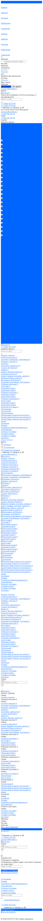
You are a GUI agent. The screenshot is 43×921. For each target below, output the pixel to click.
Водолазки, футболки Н (11, 285)
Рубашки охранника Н (10, 303)
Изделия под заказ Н (9, 312)
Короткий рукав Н (8, 295)
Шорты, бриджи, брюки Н (11, 277)
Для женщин (6, 314)
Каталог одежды (8, 260)
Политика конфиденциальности (14, 246)
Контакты (5, 343)
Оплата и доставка (8, 336)
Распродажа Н (7, 318)
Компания (5, 328)
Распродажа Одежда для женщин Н (16, 322)
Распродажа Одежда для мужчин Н (16, 324)
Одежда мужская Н (9, 279)
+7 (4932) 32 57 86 (8, 837)
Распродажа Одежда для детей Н (15, 320)
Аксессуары (6, 306)
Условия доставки (8, 254)
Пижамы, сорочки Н (9, 266)
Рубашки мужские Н (9, 297)
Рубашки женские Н (9, 289)
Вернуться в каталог (9, 873)
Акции (3, 326)
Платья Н (4, 268)
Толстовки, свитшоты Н (10, 271)
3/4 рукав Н (5, 291)
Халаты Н (4, 275)
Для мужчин (6, 316)
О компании (6, 879)
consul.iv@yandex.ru (9, 89)
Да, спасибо (6, 86)
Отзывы (4, 244)
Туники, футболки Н (9, 273)
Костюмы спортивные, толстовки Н (15, 287)
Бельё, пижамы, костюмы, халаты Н (15, 281)
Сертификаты (6, 248)
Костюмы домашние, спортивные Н (15, 264)
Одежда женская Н (9, 262)
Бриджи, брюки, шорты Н (11, 283)
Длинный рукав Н (8, 293)
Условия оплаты (7, 252)
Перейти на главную (9, 871)
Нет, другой (16, 86)
